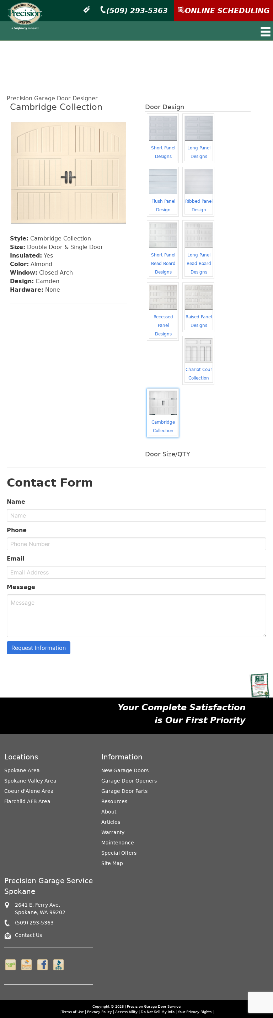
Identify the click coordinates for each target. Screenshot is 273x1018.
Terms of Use (72, 1012)
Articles (110, 822)
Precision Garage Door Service (154, 1006)
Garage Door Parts (124, 791)
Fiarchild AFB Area (27, 801)
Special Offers (118, 853)
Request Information (38, 647)
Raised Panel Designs (199, 321)
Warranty (112, 832)
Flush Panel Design (163, 205)
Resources (114, 801)
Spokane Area (22, 770)
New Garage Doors (125, 770)
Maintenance (117, 842)
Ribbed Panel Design (199, 205)
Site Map (112, 863)
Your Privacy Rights (195, 1012)
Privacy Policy (99, 1012)
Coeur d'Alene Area (29, 791)
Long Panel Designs (198, 152)
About (108, 812)
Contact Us (28, 935)
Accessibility (126, 1012)
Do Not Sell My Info (158, 1012)
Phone (17, 530)
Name (16, 501)
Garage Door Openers (129, 781)
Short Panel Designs (163, 152)
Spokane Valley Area (30, 781)
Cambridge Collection (163, 426)
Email (15, 558)
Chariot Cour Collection (199, 374)
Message (21, 587)
